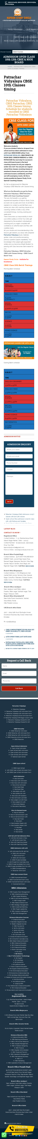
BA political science (19, 964)
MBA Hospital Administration (19, 1050)
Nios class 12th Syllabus (19, 795)
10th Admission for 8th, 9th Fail (19, 851)
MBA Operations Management (20, 1054)
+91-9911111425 (19, 1003)
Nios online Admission (19, 785)
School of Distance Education (19, 936)
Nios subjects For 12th (19, 802)
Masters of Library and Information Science (19, 977)
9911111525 (22, 2)
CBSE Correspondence (19, 868)
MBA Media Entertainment (20, 902)
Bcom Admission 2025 (19, 949)
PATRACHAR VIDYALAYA (12, 155)
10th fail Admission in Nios (19, 838)
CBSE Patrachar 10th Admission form (19, 735)
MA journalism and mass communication (19, 990)
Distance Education (19, 919)
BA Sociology (19, 960)
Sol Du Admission (19, 928)
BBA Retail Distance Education (19, 941)
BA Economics (19, 962)
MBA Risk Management (20, 913)
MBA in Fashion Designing (20, 1046)
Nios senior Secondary (19, 806)
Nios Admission (19, 778)
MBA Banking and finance (20, 1039)
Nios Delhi (19, 821)
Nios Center (19, 829)
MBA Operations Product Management (19, 1063)
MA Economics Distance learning (19, 973)
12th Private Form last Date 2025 (19, 862)
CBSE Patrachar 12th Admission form (19, 733)
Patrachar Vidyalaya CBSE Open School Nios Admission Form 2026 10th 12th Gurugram (20, 639)
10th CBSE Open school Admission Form (19, 770)
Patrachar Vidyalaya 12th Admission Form (19, 713)
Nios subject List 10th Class (19, 800)
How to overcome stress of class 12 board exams (20, 644)
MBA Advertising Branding (20, 894)
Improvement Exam (19, 884)
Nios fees (19, 827)
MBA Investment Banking (19, 907)
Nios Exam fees (19, 789)
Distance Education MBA (19, 1037)
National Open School (19, 757)
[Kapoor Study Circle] (19, 15)
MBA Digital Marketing (20, 896)
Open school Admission (19, 748)
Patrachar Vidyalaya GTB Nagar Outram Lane (19, 718)
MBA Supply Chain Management (20, 892)
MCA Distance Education (19, 988)
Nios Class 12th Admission (19, 783)
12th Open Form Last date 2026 (18, 632)
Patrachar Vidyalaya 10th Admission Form (19, 711)
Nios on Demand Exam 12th (19, 817)
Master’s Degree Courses (19, 924)
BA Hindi (19, 951)
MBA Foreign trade (19, 900)
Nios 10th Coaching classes (19, 842)
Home (10, 66)
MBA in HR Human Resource (19, 1041)
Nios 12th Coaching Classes (19, 844)
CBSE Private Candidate (19, 860)
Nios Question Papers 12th (19, 823)
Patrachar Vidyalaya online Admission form (19, 715)
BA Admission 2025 (19, 934)
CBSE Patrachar (19, 739)
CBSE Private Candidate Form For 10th (19, 866)
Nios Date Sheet (19, 787)
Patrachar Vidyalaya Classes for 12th (19, 722)
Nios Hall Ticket (19, 819)
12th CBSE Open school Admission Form (19, 772)
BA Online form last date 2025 (19, 939)
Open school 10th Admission (19, 752)
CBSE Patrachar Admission (19, 731)
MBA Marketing (19, 1060)
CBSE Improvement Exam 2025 (19, 879)
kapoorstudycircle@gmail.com (19, 1006)
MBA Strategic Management (19, 905)
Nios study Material (19, 804)
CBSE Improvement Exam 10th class (19, 882)
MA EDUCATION (19, 979)
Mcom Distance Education (19, 966)
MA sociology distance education (19, 975)
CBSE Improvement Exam (19, 877)
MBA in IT (20, 1058)
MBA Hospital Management (20, 1043)
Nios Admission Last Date (19, 798)
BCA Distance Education (19, 945)
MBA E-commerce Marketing (20, 898)
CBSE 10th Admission (19, 853)
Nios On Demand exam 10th (19, 814)
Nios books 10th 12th (19, 791)
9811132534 (9, 4)
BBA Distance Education (19, 943)
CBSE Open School (19, 768)
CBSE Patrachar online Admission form (19, 737)
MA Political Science (19, 981)
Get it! (9, 501)
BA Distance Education (19, 947)
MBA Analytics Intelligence (20, 911)
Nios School (19, 831)
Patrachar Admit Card (19, 870)
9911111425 (12, 2)
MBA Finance (20, 1048)
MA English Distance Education (19, 968)
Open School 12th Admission (19, 754)
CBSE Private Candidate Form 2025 (19, 864)
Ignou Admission (19, 930)
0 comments (9, 628)
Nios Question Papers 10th (19, 825)
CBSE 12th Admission (19, 858)
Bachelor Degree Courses (19, 922)
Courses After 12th (19, 932)
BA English (19, 958)
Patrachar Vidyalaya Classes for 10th (19, 720)
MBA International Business (20, 1056)
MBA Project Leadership (20, 909)
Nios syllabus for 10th (19, 793)
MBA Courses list (19, 926)
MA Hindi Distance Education (19, 971)
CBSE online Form (19, 855)
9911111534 (31, 2)
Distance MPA (19, 983)
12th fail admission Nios (19, 840)
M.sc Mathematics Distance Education (19, 986)
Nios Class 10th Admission (19, 780)
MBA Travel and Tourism (19, 1052)
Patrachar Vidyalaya (19, 709)
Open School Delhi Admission (19, 750)
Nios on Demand (19, 812)
